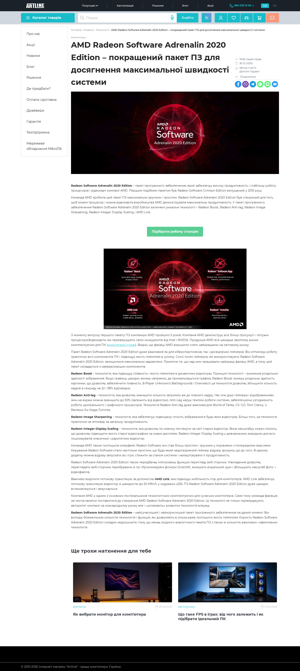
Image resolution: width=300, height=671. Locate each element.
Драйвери (35, 110)
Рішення (157, 5)
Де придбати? (39, 89)
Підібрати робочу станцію (175, 231)
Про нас (33, 34)
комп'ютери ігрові (121, 345)
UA (265, 5)
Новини (33, 56)
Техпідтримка (38, 132)
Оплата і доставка (42, 100)
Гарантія (34, 121)
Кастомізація (125, 5)
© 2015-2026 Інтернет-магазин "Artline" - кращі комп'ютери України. (71, 667)
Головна (76, 29)
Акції (210, 5)
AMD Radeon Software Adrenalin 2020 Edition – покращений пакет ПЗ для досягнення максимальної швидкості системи (188, 29)
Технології (102, 29)
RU (275, 5)
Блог (185, 5)
